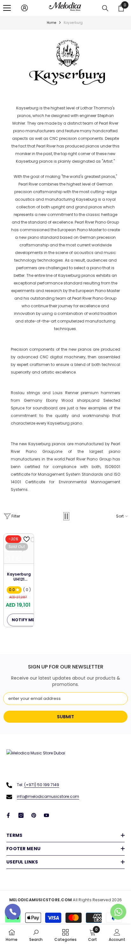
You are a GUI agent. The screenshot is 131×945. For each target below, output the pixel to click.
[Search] (105, 8)
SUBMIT (65, 717)
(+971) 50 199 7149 (41, 784)
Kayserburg (73, 22)
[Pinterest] (34, 815)
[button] (66, 516)
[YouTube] (46, 815)
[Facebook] (8, 815)
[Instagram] (21, 815)
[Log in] (24, 8)
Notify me (23, 619)
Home (51, 22)
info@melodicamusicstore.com (48, 796)
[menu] (7, 8)
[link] (36, 935)
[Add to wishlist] (27, 539)
